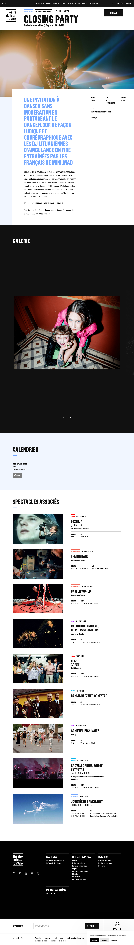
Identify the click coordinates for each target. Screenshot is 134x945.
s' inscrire (90, 926)
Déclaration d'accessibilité (58, 941)
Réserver (113, 13)
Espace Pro (38, 938)
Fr (3, 3)
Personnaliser (114, 940)
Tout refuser (104, 940)
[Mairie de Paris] (117, 929)
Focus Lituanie (28, 11)
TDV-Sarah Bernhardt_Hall (43, 11)
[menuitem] (40, 3)
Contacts (47, 938)
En (5, 3)
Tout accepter (94, 940)
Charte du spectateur (41, 941)
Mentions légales (58, 938)
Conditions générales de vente (75, 938)
